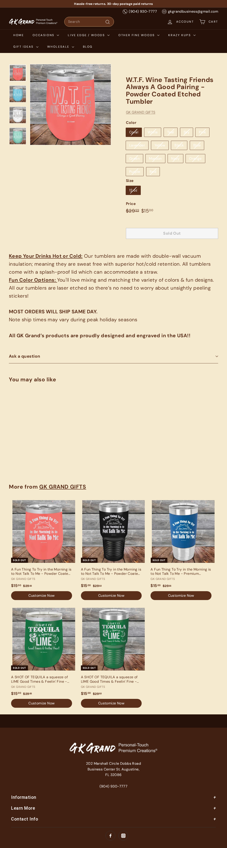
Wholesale (59, 47)
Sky (187, 132)
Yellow (160, 145)
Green (134, 158)
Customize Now (24, 457)
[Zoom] (70, 104)
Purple (134, 171)
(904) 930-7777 (143, 11)
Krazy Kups (180, 35)
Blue (197, 145)
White (153, 132)
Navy (175, 158)
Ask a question (24, 356)
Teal (170, 132)
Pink (202, 132)
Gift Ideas (24, 47)
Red (153, 171)
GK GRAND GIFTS (140, 112)
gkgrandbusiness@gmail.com (193, 11)
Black (179, 145)
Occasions (44, 35)
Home (18, 35)
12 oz (133, 190)
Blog (88, 47)
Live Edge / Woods (87, 35)
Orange (195, 158)
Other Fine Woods (137, 35)
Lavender (137, 145)
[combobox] (89, 22)
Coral (133, 132)
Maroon (155, 158)
